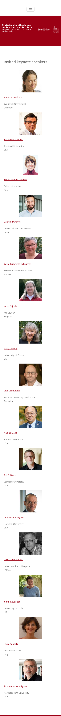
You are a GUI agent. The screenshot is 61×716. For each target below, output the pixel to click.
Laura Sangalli (11, 643)
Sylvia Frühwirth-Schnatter (17, 263)
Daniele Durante (12, 221)
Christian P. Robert (13, 559)
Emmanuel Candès (13, 139)
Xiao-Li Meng (10, 432)
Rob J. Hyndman (12, 390)
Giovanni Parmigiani (14, 517)
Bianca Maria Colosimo (15, 179)
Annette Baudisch (13, 97)
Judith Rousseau (12, 601)
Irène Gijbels (10, 306)
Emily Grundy (10, 348)
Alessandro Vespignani (15, 686)
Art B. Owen (10, 474)
